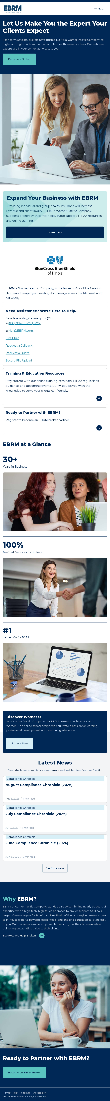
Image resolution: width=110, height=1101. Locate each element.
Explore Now (20, 743)
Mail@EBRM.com (20, 330)
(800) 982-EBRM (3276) (24, 323)
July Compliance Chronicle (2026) (36, 814)
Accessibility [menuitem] (40, 1092)
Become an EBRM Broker (24, 1072)
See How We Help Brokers (20, 935)
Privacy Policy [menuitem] (11, 1092)
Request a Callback (19, 345)
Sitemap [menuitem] (26, 1092)
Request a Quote (18, 353)
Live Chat (12, 338)
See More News (55, 868)
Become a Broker (19, 59)
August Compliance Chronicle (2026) (39, 785)
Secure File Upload (19, 360)
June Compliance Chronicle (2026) (37, 843)
